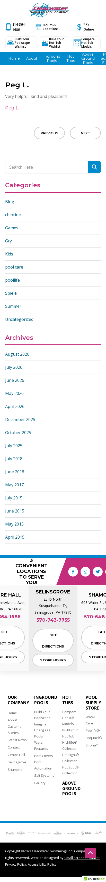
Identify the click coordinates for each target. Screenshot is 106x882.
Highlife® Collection (69, 745)
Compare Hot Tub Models (88, 43)
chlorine (13, 215)
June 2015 (14, 511)
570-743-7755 (53, 620)
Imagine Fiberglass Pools (42, 730)
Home (12, 713)
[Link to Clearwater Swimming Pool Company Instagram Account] (85, 572)
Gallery (40, 783)
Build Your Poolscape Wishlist (22, 43)
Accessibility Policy (42, 864)
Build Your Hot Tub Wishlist (56, 43)
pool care (14, 267)
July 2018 (13, 458)
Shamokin (15, 769)
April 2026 (14, 406)
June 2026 (14, 380)
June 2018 (14, 472)
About (12, 720)
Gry (8, 241)
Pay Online (88, 27)
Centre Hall (16, 754)
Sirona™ (92, 745)
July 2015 (13, 498)
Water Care (90, 720)
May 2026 (14, 393)
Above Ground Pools (71, 788)
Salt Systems (44, 775)
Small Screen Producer (82, 857)
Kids (9, 254)
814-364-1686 (19, 27)
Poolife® (93, 730)
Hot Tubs (67, 700)
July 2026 (13, 367)
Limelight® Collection (70, 757)
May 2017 (14, 485)
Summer (13, 306)
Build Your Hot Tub (70, 733)
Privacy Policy (15, 864)
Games (11, 228)
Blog (9, 201)
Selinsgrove (17, 762)
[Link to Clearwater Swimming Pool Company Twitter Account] (98, 572)
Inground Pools (45, 700)
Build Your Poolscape (42, 715)
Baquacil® (94, 737)
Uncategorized (19, 319)
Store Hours (53, 660)
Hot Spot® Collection (70, 770)
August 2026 (17, 354)
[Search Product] (94, 167)
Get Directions (53, 640)
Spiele (11, 293)
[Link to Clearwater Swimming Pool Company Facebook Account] (73, 572)
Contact (14, 747)
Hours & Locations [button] (50, 27)
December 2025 (20, 419)
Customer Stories (15, 729)
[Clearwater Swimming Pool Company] (49, 10)
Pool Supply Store (93, 703)
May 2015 (14, 524)
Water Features (41, 745)
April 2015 (14, 537)
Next (85, 133)
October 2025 (18, 432)
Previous (49, 133)
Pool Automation (43, 765)
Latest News (17, 739)
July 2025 (13, 445)
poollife (12, 280)
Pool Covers (43, 755)
